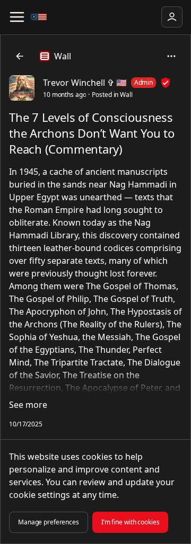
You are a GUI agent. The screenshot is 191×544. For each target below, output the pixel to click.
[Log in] (172, 17)
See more (28, 405)
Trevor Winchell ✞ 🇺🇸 (85, 82)
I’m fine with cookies (130, 522)
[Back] (19, 56)
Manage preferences (48, 522)
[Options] (171, 56)
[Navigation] (16, 16)
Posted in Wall (112, 94)
